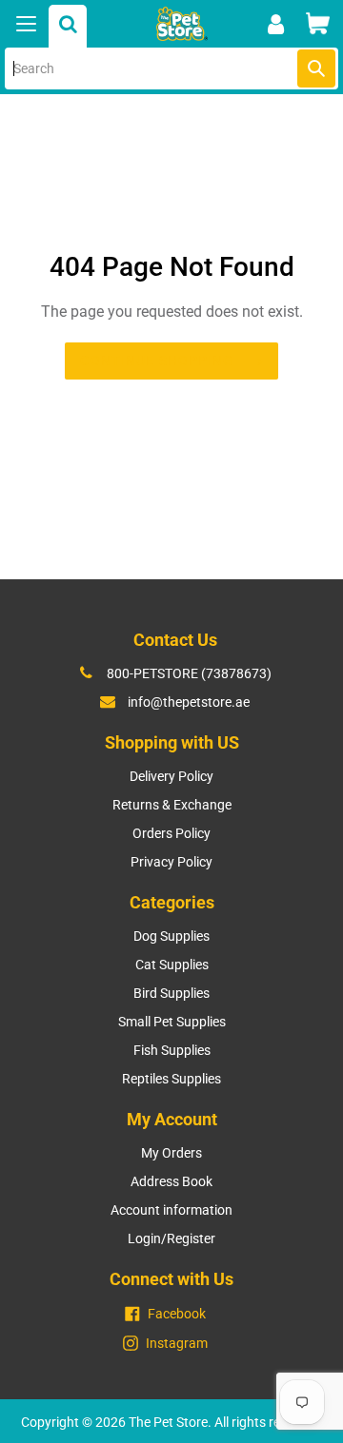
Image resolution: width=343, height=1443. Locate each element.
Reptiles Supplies (171, 1078)
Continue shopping (156, 360)
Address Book (171, 1181)
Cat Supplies (172, 964)
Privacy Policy (171, 861)
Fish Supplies (172, 1050)
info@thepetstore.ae (189, 702)
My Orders (171, 1152)
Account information (171, 1210)
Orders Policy (171, 833)
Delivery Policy (171, 776)
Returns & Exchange (172, 804)
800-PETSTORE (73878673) (189, 673)
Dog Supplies (171, 936)
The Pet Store (168, 1422)
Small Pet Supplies (172, 1021)
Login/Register (171, 1238)
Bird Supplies (171, 993)
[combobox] (171, 68)
